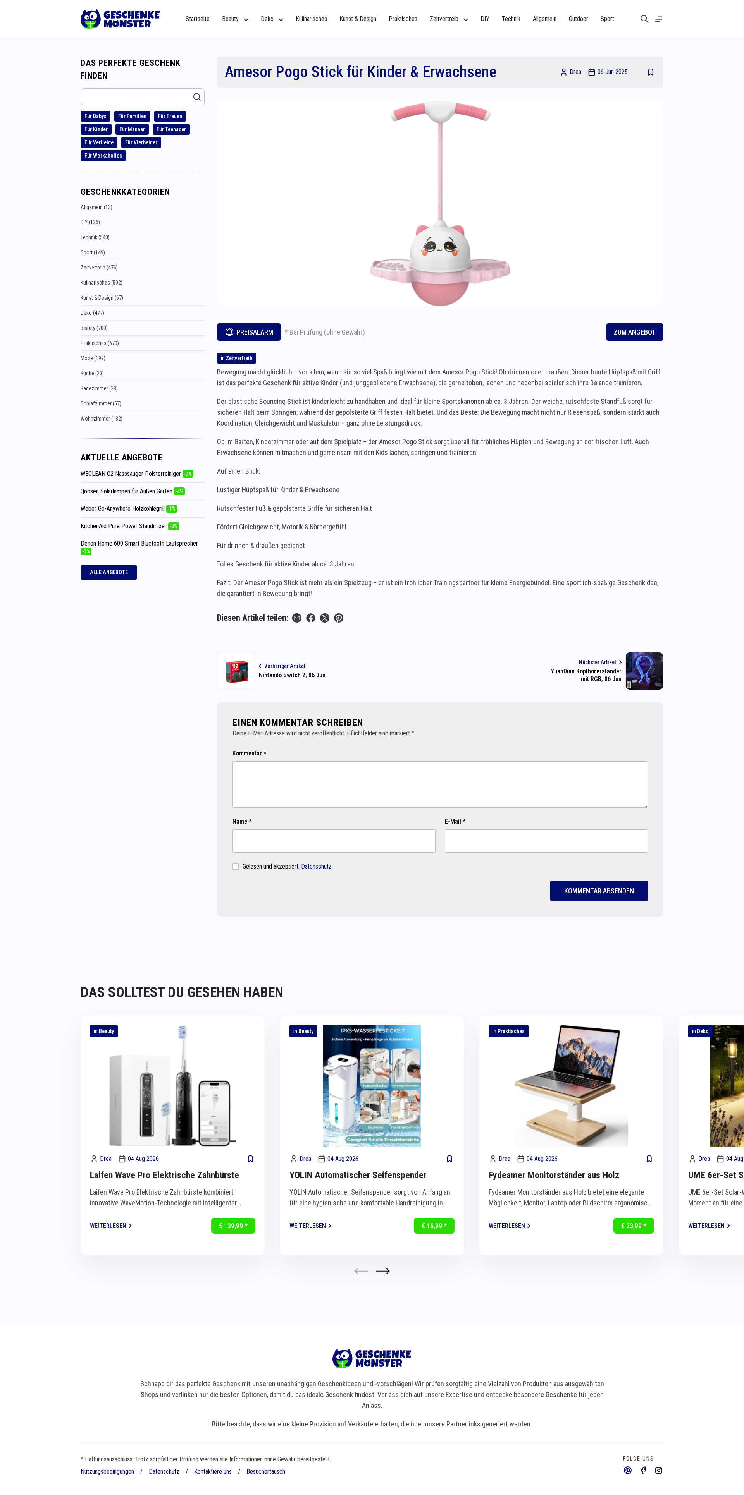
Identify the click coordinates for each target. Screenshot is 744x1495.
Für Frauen (170, 116)
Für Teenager (171, 129)
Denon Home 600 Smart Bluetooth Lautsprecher (139, 547)
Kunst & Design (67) (102, 298)
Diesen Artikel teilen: (252, 618)
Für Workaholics (103, 156)
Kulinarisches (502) (101, 283)
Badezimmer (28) (99, 388)
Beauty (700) (94, 328)
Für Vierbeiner (141, 142)
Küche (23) (92, 373)
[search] (644, 19)
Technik (511, 18)
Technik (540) (95, 237)
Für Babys (95, 116)
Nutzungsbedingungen (107, 1471)
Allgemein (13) (96, 207)
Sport (607, 18)
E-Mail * (455, 821)
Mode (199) (93, 358)
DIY (484, 18)
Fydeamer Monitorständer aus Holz (554, 1175)
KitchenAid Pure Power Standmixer (129, 526)
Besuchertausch (265, 1471)
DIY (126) (90, 222)
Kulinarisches (311, 18)
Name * (242, 821)
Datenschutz (316, 866)
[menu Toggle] (658, 19)
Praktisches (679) (100, 343)
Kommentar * (249, 753)
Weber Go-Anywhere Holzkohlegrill (128, 508)
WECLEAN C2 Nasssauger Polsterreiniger (136, 473)
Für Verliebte (99, 142)
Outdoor (578, 18)
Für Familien (132, 116)
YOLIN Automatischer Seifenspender (358, 1175)
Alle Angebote (109, 572)
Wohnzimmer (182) (101, 418)
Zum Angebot (635, 332)
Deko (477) (92, 313)
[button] (383, 1271)
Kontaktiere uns (213, 1471)
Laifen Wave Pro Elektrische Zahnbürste (164, 1175)
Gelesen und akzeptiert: (287, 866)
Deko (703, 1031)
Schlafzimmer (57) (101, 403)
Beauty (106, 1031)
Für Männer (132, 129)
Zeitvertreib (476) (99, 267)
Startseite (198, 18)
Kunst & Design (357, 18)
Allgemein (544, 18)
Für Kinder (96, 129)
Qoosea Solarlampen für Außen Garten (132, 491)
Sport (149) (93, 252)
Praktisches (403, 18)
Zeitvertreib (239, 358)
